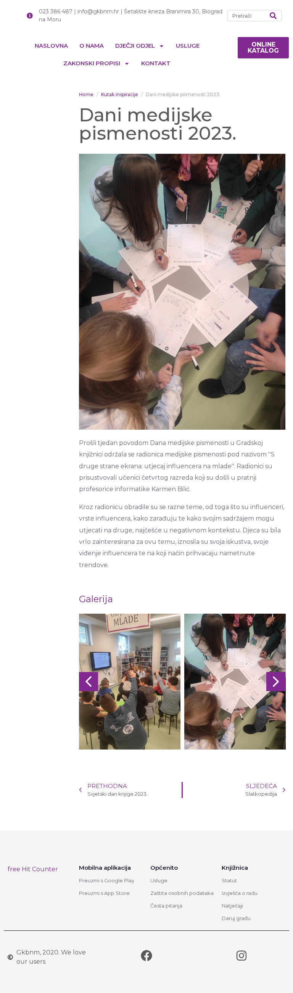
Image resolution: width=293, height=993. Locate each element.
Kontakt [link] (156, 63)
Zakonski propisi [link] (91, 63)
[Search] (273, 15)
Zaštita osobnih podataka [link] (182, 893)
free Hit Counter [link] (33, 869)
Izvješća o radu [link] (240, 893)
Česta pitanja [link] (166, 906)
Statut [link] (229, 880)
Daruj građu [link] (236, 918)
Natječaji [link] (232, 906)
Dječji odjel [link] (135, 45)
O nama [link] (91, 45)
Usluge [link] (188, 45)
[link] (263, 47)
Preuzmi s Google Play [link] (106, 880)
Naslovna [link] (51, 45)
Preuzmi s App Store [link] (104, 893)
